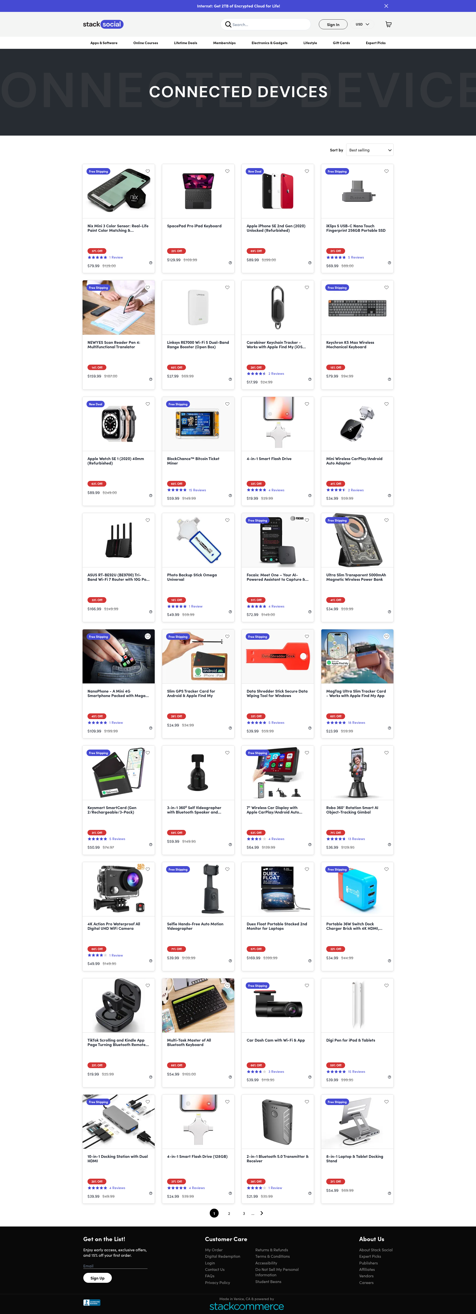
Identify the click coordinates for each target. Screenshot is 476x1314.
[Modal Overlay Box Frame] (238, 657)
